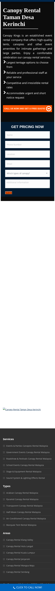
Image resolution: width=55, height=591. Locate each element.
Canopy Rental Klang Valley (19, 539)
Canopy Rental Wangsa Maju (20, 565)
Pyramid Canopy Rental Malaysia (22, 499)
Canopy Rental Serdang (17, 572)
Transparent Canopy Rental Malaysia (24, 505)
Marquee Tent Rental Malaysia (21, 525)
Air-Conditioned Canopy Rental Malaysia (26, 518)
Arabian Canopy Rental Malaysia (22, 492)
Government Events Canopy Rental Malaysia (28, 452)
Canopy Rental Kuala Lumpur (20, 552)
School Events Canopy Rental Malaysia (25, 465)
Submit (8, 193)
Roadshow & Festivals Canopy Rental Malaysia (28, 458)
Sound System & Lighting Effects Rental (25, 478)
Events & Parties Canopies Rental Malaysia (27, 445)
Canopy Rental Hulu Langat (19, 546)
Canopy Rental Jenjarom (18, 559)
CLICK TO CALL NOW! (29, 587)
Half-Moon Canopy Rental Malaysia (23, 512)
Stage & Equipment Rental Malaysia (23, 471)
